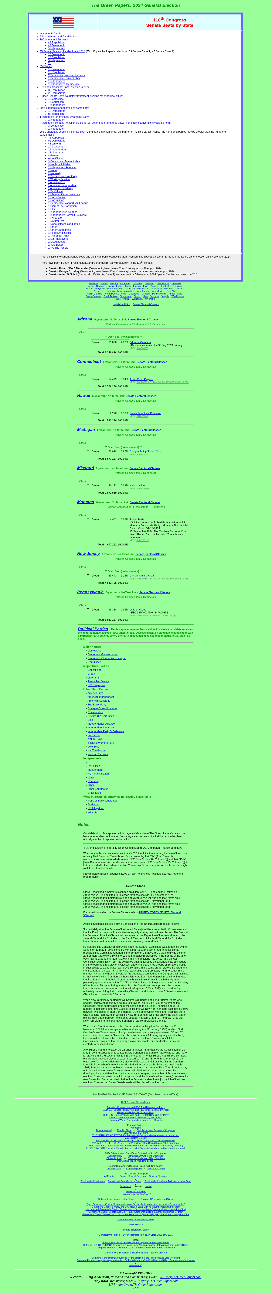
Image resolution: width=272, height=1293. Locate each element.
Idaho (119, 286)
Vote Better (94, 746)
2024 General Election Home (135, 1102)
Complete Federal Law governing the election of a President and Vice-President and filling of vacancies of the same (136, 1260)
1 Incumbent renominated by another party (64, 116)
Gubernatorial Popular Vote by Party (135, 1112)
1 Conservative (57, 197)
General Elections (158, 1176)
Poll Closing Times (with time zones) (135, 1161)
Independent (95, 769)
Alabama (93, 283)
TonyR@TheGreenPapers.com (157, 1281)
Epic (90, 719)
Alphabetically (115, 1155)
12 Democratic (56, 110)
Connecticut (163, 283)
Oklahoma (134, 293)
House (148, 1186)
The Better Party (97, 704)
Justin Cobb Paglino (141, 379)
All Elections (110, 1176)
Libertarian (94, 677)
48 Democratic (56, 45)
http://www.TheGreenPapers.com (140, 1284)
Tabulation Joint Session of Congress (156, 1130)
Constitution (95, 669)
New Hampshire (125, 291)
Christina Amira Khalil (142, 575)
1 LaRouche (55, 218)
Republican (94, 662)
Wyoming (150, 298)
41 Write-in (54, 143)
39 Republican (56, 90)
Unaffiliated (94, 792)
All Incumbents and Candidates (58, 36)
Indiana (137, 286)
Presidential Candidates (93, 1181)
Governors (125, 1186)
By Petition (94, 766)
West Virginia (122, 298)
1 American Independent (62, 185)
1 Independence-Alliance (62, 212)
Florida (90, 286)
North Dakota (112, 293)
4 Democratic (56, 99)
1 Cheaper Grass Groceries (64, 194)
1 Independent (56, 81)
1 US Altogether (57, 241)
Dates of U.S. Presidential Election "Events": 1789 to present (136, 1252)
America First (95, 693)
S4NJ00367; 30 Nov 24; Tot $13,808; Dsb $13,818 (162, 578)
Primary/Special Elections (133, 1176)
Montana (180, 288)
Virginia (165, 296)
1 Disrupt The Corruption (62, 206)
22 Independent (57, 149)
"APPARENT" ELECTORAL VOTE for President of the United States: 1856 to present (135, 1143)
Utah (145, 296)
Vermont (154, 296)
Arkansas (125, 283)
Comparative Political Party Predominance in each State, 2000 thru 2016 (136, 1235)
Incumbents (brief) (50, 33)
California (137, 283)
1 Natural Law (56, 221)
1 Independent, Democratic (63, 84)
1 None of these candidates (64, 223)
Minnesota (142, 288)
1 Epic (51, 209)
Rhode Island (175, 293)
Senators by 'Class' (136, 1191)
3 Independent (56, 48)
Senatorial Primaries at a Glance (157, 1199)
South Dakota (110, 296)
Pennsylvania (159, 293)
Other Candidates (98, 788)
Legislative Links (121, 304)
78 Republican (56, 137)
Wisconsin (137, 298)
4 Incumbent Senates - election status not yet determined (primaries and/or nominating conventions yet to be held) (105, 122)
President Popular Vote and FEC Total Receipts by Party (136, 1107)
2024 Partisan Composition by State (135, 1219)
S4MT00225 (142, 540)
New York (172, 291)
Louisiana (178, 286)
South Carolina (93, 296)
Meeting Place (124, 1130)
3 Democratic (56, 125)
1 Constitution (56, 200)
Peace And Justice (98, 681)
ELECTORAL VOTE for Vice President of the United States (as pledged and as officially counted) (136, 1148)
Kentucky (166, 286)
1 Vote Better (55, 244)
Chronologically (114, 1158)
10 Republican (56, 57)
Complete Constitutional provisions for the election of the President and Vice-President (136, 1257)
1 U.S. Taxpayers (58, 238)
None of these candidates (102, 800)
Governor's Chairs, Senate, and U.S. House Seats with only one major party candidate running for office (135, 1214)
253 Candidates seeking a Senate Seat (62, 131)
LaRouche (94, 735)
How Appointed (104, 1130)
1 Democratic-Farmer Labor (64, 78)
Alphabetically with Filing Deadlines (145, 1155)
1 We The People (58, 247)
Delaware (176, 283)
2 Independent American (62, 167)
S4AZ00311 (142, 348)
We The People (97, 750)
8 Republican (56, 113)
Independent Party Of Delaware (106, 731)
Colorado (149, 283)
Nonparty (93, 781)
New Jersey (142, 291)
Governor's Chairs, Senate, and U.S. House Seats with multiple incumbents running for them (135, 1212)
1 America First (56, 182)
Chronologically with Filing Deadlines (146, 1158)
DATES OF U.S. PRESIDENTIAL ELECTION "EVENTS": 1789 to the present (135, 1140)
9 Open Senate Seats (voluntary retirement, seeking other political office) (81, 96)
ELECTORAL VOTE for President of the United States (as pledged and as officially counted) (136, 1145)
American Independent (101, 696)
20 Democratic (56, 54)
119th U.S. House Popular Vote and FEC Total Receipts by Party (136, 1115)
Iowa (145, 286)
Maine (89, 288)
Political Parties (93, 629)
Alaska (104, 283)
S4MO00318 (142, 488)
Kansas (155, 286)
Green (91, 673)
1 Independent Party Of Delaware (67, 215)
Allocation (136, 1127)
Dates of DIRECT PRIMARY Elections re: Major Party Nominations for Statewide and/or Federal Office (135, 1245)
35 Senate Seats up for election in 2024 (62, 51)
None (91, 777)
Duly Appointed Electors (135, 1133)
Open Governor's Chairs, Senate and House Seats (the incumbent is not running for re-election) (135, 1204)
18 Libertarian (56, 152)
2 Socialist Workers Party (62, 176)
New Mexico (158, 291)
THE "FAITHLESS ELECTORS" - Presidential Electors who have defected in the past (135, 1135)
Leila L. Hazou (138, 609)
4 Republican (56, 102)
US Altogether (96, 808)
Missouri (168, 288)
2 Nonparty (54, 173)
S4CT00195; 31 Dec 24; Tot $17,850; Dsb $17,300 (162, 382)
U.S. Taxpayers (96, 685)
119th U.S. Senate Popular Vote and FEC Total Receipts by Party (135, 1110)
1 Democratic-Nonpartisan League (68, 203)
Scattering (93, 804)
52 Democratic (56, 140)
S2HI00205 (142, 416)
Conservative (95, 712)
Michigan (130, 288)
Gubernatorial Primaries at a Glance (116, 1199)
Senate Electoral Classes (146, 304)
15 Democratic (56, 69)
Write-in (92, 812)
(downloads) (135, 1265)
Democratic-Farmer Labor (103, 654)
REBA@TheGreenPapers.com (180, 1277)
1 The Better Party (58, 235)
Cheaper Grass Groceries (102, 708)
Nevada (111, 291)
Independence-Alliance (101, 723)
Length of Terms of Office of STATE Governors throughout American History (136, 1247)
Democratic (94, 650)
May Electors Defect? (136, 1138)
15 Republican (56, 72)
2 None (52, 170)
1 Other (52, 226)
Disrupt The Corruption (101, 716)
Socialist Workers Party (101, 742)
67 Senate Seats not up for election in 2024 (64, 87)
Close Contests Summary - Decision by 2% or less (135, 1117)
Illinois (128, 286)
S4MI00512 (142, 454)
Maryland (100, 288)
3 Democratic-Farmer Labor (64, 161)
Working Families (98, 754)
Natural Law (95, 739)
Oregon (146, 293)
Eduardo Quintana (140, 342)
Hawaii (110, 286)
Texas (137, 296)
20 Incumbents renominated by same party (64, 107)
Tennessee (126, 296)
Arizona (114, 283)
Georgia (100, 286)
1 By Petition (55, 191)
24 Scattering (56, 146)
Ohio (123, 293)
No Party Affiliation (98, 773)
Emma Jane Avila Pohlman (145, 413)
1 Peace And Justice (60, 232)
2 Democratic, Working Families (66, 75)
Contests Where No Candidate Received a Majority (135, 1120)
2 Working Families (59, 179)
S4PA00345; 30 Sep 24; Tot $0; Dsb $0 (156, 615)
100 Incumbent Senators (54, 39)
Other (91, 785)
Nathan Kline (137, 485)
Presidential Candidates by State (124, 1181)
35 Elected (46, 66)
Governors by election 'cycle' (136, 1194)
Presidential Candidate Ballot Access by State (167, 1181)
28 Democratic (56, 93)
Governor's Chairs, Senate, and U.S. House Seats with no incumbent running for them (136, 1206)
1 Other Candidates (59, 229)
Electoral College (156, 1168)
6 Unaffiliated (56, 158)
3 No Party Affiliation (59, 164)
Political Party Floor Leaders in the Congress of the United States (135, 1242)
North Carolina (94, 293)
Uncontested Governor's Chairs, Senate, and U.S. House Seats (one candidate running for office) (136, 1209)
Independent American (101, 727)
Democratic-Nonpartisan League (107, 658)
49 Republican (56, 42)
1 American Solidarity (60, 188)
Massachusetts (115, 288)
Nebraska (99, 291)
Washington (177, 296)
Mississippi (156, 288)
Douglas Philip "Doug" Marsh (146, 451)
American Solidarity (99, 700)
